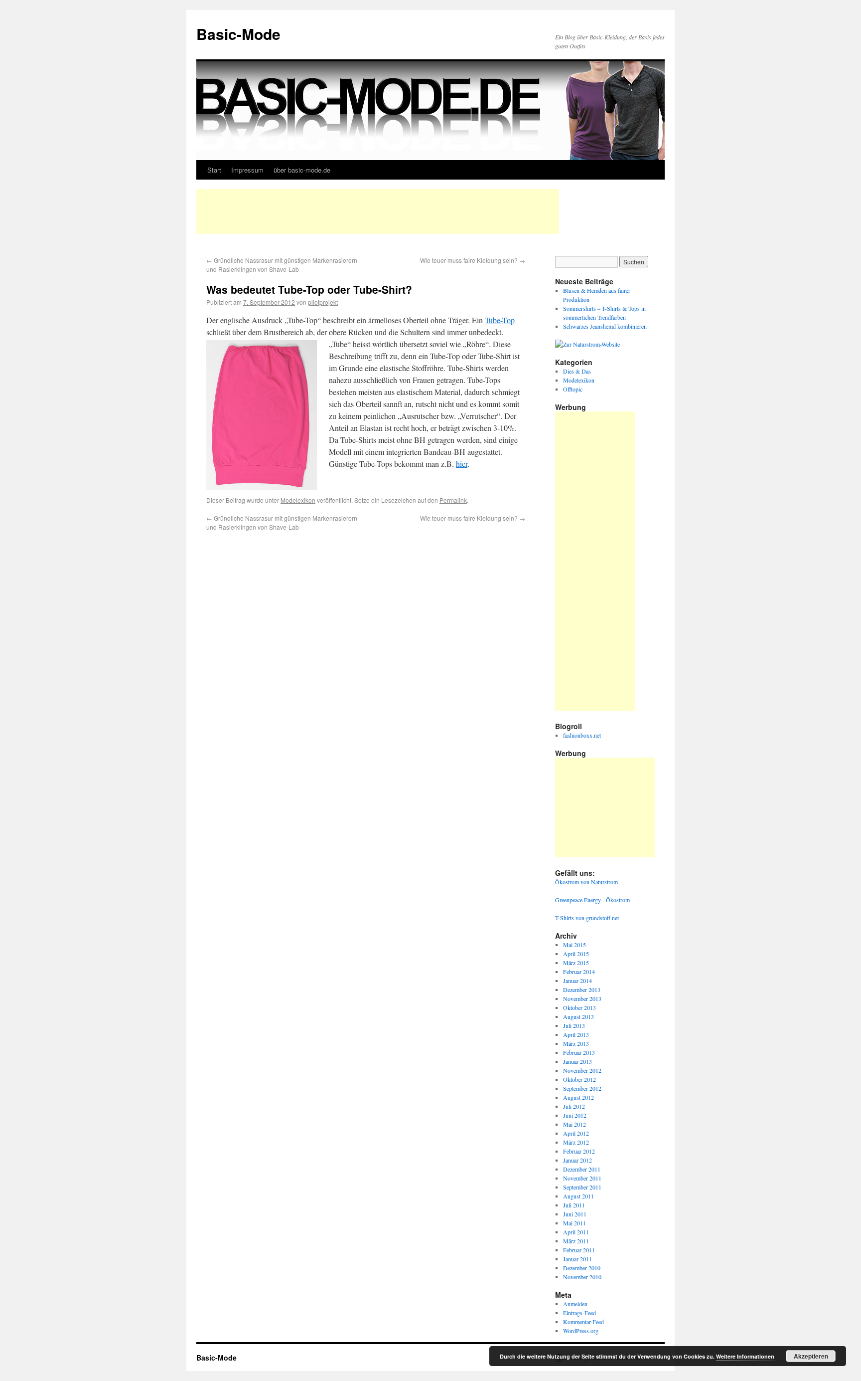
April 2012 (576, 1133)
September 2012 (582, 1088)
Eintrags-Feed (579, 1313)
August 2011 (578, 1196)
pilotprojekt (323, 302)
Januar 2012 (577, 1160)
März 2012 (576, 1142)
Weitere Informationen (745, 1356)
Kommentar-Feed (583, 1322)
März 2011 (576, 1241)
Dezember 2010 (581, 1268)
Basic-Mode (238, 33)
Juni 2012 (574, 1115)
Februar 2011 (579, 1250)
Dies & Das (577, 371)
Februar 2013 (579, 1052)
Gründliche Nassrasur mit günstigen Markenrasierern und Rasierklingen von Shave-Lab (281, 264)
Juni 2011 (574, 1214)
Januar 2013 (577, 1061)
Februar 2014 (579, 972)
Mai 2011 (574, 1223)
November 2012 (582, 1070)
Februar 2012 (579, 1151)
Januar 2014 (577, 981)
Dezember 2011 (581, 1169)
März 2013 (576, 1043)
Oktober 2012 (579, 1079)
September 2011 (582, 1187)
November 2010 (582, 1277)
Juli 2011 (574, 1205)
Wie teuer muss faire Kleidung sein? (472, 260)
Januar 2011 (577, 1259)
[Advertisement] (377, 211)
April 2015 (576, 954)
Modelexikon (298, 500)
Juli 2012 (574, 1106)
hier (461, 463)
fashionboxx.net (582, 735)
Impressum (247, 170)
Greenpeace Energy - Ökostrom (592, 900)
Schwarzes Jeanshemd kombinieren (605, 326)
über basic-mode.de (302, 170)
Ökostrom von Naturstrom (586, 882)
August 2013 (578, 1016)
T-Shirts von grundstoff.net (587, 918)
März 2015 (576, 963)
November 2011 (582, 1178)
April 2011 (576, 1232)
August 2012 (578, 1097)
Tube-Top (500, 320)
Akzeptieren (811, 1356)
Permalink (453, 500)
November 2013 (582, 998)
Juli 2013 (574, 1025)
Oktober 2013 (579, 1007)
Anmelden (575, 1304)
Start (214, 170)
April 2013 (576, 1034)
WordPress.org (580, 1331)
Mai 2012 (574, 1124)
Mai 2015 (574, 945)
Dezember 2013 (581, 989)
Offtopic (572, 389)
